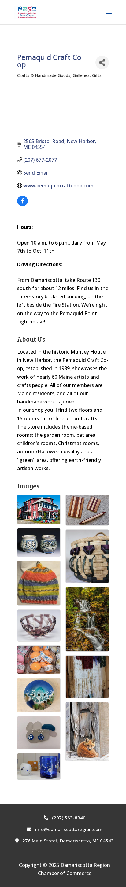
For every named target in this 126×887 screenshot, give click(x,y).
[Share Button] (102, 62)
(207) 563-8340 (68, 818)
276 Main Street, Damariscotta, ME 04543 (67, 840)
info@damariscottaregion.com (68, 829)
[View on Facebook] (22, 204)
